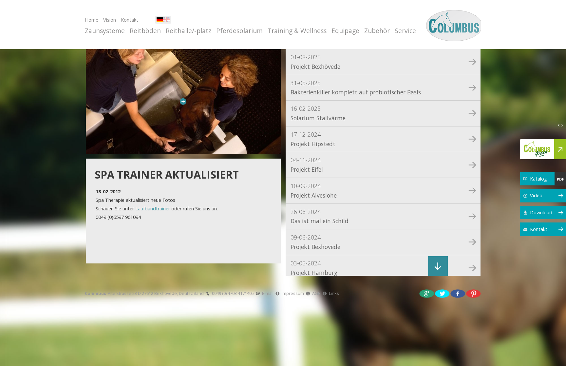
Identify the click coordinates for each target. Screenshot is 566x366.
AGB (316, 293)
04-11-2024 (307, 164)
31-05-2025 (356, 87)
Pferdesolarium (239, 30)
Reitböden (145, 30)
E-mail (268, 293)
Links (334, 293)
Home (91, 20)
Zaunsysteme (105, 30)
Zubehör (377, 30)
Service (405, 30)
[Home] (452, 24)
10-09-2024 (314, 190)
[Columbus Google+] (427, 293)
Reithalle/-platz (188, 30)
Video (536, 195)
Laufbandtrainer (152, 208)
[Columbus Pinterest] (473, 293)
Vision (109, 20)
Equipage (345, 30)
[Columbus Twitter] (442, 293)
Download (541, 212)
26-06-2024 (320, 216)
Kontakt (129, 20)
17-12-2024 (313, 139)
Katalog (538, 178)
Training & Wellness (297, 30)
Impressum (293, 293)
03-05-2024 (314, 268)
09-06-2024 (315, 242)
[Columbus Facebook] (458, 293)
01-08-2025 (315, 61)
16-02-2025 (318, 113)
